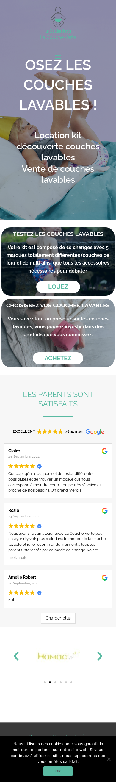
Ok (58, 771)
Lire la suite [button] (17, 558)
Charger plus (58, 618)
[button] (16, 656)
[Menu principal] (58, 57)
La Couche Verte (58, 37)
